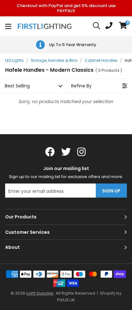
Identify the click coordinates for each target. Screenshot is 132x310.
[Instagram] (82, 152)
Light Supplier (40, 293)
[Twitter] (66, 152)
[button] (123, 26)
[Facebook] (50, 152)
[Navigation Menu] (8, 26)
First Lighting (45, 26)
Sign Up (111, 191)
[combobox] (97, 26)
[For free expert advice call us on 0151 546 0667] (108, 26)
